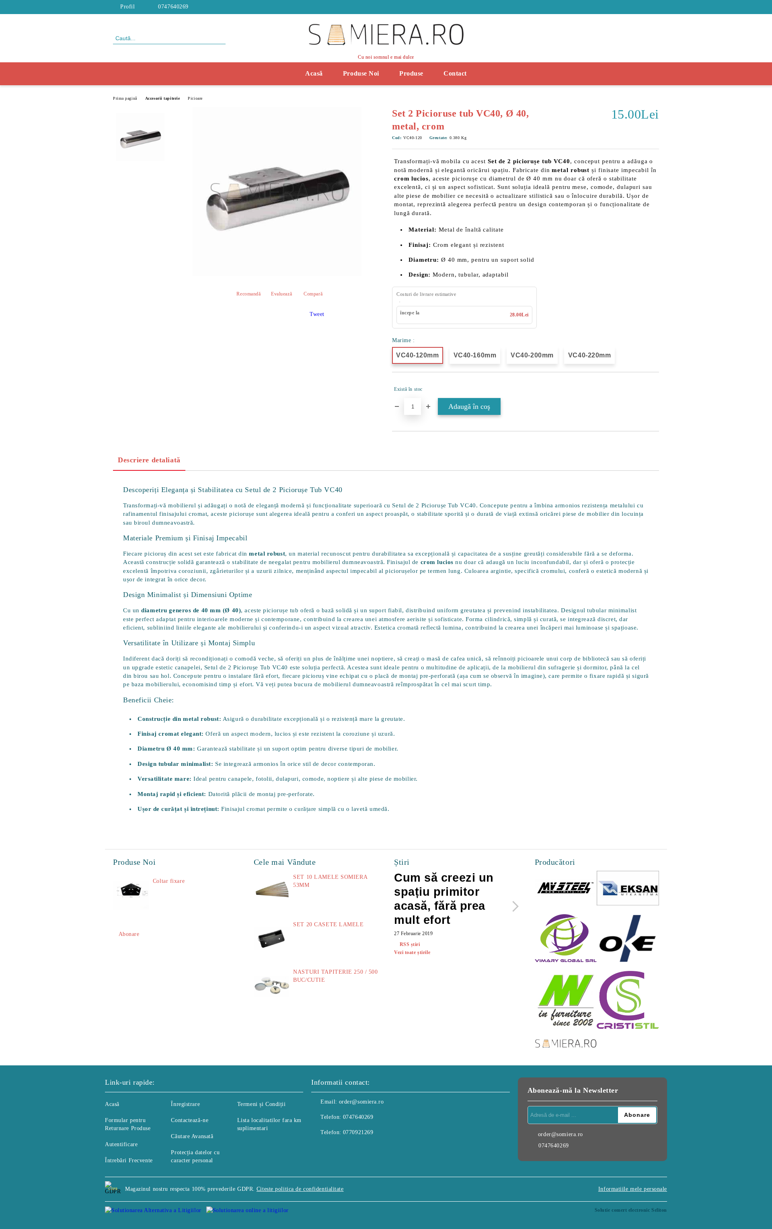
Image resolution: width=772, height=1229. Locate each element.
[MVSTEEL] (566, 889)
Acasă (314, 73)
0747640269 (173, 7)
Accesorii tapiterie (162, 98)
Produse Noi (361, 73)
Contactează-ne (189, 1120)
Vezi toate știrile (412, 952)
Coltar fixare (169, 881)
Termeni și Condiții (261, 1104)
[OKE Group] (628, 939)
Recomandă (248, 294)
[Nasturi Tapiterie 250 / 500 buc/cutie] (272, 986)
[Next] (513, 906)
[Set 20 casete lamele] (272, 939)
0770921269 (358, 1132)
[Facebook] (654, 6)
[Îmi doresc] (653, 389)
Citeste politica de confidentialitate (300, 1189)
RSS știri (410, 944)
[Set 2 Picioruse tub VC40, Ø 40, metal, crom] (277, 274)
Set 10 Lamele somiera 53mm (330, 881)
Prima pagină (125, 98)
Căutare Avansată (192, 1136)
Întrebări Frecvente (129, 1160)
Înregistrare (185, 1104)
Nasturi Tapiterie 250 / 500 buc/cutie (335, 976)
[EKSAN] (628, 889)
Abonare (129, 934)
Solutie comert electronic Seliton (631, 1210)
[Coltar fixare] (131, 895)
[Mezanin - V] (566, 1001)
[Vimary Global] (566, 939)
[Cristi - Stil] (628, 1001)
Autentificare (121, 1144)
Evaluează (281, 294)
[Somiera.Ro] (566, 1044)
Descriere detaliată (149, 460)
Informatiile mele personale (632, 1189)
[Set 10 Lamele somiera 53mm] (272, 891)
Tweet (317, 314)
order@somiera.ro (361, 1102)
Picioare (195, 98)
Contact (455, 73)
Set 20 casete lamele (328, 924)
